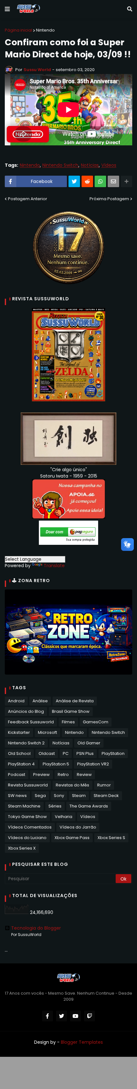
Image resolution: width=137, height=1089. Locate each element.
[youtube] (75, 1016)
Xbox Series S (111, 838)
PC (65, 753)
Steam (79, 796)
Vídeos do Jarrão (78, 827)
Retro (63, 774)
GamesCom (95, 722)
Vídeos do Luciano (27, 838)
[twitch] (89, 1016)
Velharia (63, 817)
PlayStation (113, 753)
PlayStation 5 (56, 764)
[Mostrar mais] (126, 181)
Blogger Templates (82, 1042)
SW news (17, 796)
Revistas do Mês (72, 785)
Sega (40, 796)
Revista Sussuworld (28, 785)
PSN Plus (85, 753)
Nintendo (45, 30)
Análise (40, 701)
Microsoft (47, 732)
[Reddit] (87, 181)
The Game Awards (88, 806)
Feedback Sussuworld (31, 722)
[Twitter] (74, 181)
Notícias (90, 165)
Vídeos (108, 165)
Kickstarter (19, 732)
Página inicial (18, 30)
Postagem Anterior (27, 199)
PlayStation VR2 (93, 764)
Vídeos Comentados (30, 827)
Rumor (104, 785)
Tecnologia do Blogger (36, 928)
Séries (54, 806)
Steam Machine (24, 806)
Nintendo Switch (60, 165)
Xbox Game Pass (72, 838)
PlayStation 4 (21, 764)
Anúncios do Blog (26, 711)
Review (84, 774)
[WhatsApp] (100, 181)
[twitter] (61, 1016)
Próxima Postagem (109, 199)
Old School (19, 753)
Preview (41, 774)
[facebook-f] (47, 1016)
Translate (54, 565)
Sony (59, 796)
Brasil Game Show (71, 711)
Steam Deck (106, 796)
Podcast (16, 774)
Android (16, 701)
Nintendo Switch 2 (26, 743)
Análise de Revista (75, 701)
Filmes (68, 722)
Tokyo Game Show (27, 817)
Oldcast (47, 753)
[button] (7, 9)
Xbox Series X (22, 848)
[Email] (113, 181)
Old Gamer (88, 743)
